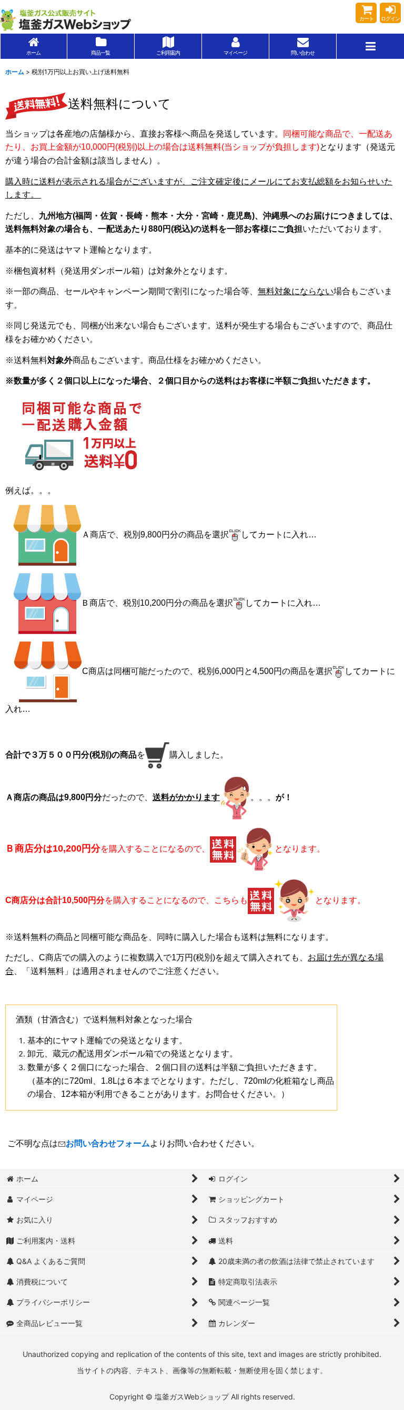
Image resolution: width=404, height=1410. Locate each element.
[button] (370, 46)
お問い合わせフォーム (108, 1143)
